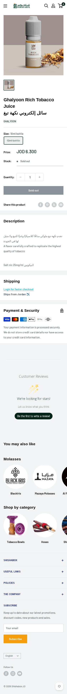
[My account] (53, 6)
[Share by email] (60, 204)
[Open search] (46, 6)
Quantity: (9, 177)
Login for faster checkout (19, 289)
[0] (60, 6)
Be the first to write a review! (33, 416)
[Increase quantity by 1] (39, 177)
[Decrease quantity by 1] (20, 177)
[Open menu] (5, 5)
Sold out (33, 190)
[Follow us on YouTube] (19, 673)
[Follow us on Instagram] (12, 673)
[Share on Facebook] (40, 204)
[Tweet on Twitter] (54, 204)
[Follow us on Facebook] (6, 673)
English (9, 655)
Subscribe (15, 638)
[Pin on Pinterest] (47, 204)
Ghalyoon (10, 121)
